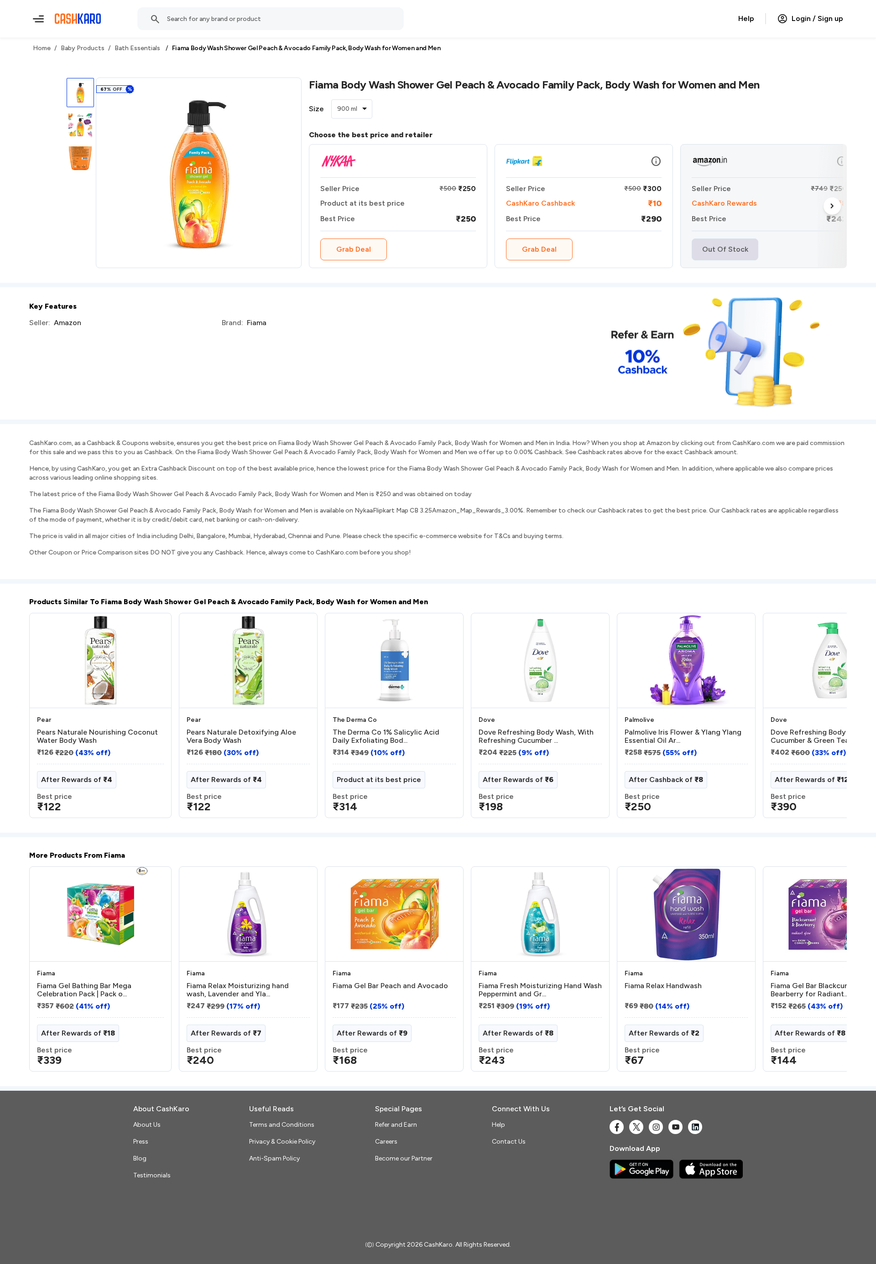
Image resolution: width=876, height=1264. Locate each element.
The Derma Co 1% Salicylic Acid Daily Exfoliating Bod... (386, 736)
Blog (139, 1158)
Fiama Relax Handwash (663, 986)
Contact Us (509, 1141)
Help (746, 18)
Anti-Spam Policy (274, 1158)
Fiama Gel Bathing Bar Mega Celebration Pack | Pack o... (84, 990)
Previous (47, 719)
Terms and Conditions (281, 1125)
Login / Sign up (817, 18)
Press (140, 1141)
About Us (147, 1125)
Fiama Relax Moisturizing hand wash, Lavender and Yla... (238, 990)
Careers (386, 1141)
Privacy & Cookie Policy (282, 1141)
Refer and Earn (396, 1125)
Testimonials (152, 1175)
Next (832, 206)
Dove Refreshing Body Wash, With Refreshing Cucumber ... (536, 736)
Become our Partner (404, 1158)
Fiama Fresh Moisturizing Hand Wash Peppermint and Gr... (540, 990)
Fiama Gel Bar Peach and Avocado (390, 986)
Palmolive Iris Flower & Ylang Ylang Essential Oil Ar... (683, 736)
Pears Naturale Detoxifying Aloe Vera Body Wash (241, 736)
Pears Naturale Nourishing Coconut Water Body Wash (97, 736)
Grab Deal (353, 249)
